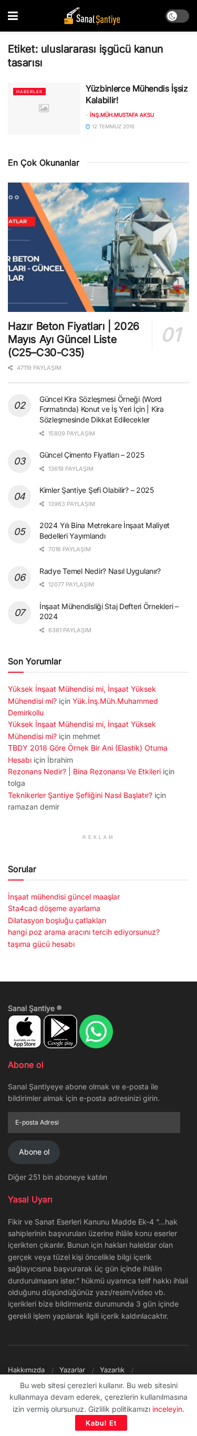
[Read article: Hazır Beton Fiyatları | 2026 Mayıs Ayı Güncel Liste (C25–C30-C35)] (98, 247)
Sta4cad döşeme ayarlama (54, 908)
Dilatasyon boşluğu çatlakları (57, 920)
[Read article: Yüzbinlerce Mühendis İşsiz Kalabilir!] (44, 109)
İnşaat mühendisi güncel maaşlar (64, 896)
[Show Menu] (13, 16)
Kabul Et (101, 1423)
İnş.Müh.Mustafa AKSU (122, 115)
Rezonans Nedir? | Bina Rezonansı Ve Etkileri (84, 771)
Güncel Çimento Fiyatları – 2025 (91, 454)
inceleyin (167, 1408)
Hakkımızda (26, 1370)
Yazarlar (72, 1370)
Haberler (29, 91)
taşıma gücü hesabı (41, 943)
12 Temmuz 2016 (112, 126)
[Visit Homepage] (91, 16)
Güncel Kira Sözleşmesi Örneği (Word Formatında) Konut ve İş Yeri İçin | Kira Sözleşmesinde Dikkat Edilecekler (101, 409)
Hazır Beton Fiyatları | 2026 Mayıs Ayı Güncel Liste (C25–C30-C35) (73, 339)
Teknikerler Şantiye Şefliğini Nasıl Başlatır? (80, 795)
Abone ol (34, 1151)
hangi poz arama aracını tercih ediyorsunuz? (84, 931)
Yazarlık (112, 1370)
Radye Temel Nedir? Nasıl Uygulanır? (100, 571)
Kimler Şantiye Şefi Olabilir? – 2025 (96, 490)
